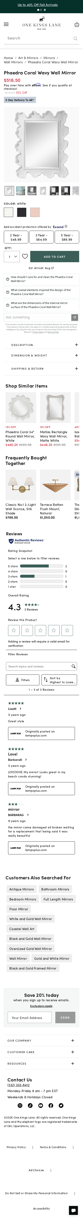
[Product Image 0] (9, 190)
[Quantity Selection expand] (16, 256)
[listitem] (21, 889)
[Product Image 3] (43, 190)
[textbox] (12, 256)
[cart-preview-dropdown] (76, 24)
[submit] (75, 39)
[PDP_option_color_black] (21, 212)
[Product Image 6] (77, 190)
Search (13, 38)
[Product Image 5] (65, 190)
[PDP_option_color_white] (8, 212)
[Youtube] (41, 1105)
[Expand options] (76, 344)
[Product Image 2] (32, 190)
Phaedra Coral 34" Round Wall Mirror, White (20, 436)
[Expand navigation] (9, 24)
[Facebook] (52, 1105)
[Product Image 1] (20, 190)
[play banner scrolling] (45, 10)
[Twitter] (62, 1105)
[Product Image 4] (54, 190)
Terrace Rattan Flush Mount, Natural (51, 508)
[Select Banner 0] (38, 10)
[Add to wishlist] (25, 256)
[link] (41, 345)
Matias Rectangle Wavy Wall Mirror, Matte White (53, 436)
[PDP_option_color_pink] (35, 212)
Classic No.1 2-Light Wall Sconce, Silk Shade (21, 508)
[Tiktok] (31, 1105)
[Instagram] (21, 1105)
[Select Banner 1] (41, 10)
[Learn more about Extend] (65, 226)
